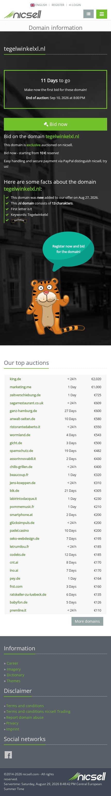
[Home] (22, 15)
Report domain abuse (25, 717)
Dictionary (15, 674)
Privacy (12, 723)
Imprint (12, 729)
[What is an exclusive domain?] (19, 220)
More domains (87, 621)
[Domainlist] (88, 14)
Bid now (57, 124)
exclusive (34, 145)
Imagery (14, 669)
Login (76, 5)
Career (12, 663)
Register (58, 5)
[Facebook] (8, 754)
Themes (13, 680)
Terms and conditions (25, 705)
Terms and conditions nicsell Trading (38, 711)
